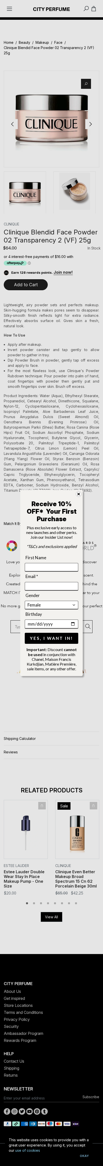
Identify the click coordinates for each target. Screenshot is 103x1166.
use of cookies (27, 1150)
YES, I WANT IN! (51, 638)
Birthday (34, 614)
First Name (36, 557)
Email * (32, 576)
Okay (84, 1156)
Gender (33, 595)
